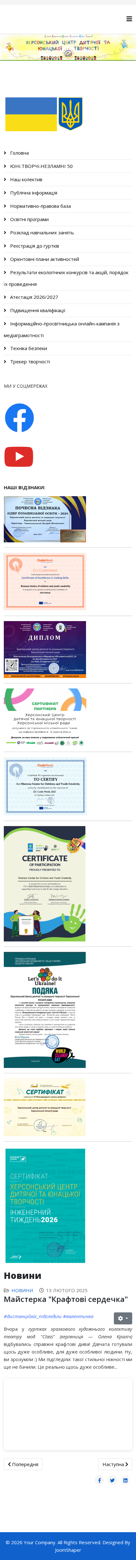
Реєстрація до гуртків (34, 246)
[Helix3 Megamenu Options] (129, 19)
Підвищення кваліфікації (37, 310)
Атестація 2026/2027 (33, 297)
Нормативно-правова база (40, 206)
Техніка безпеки (28, 348)
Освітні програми (29, 219)
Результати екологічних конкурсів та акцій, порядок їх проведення (66, 278)
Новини (22, 1290)
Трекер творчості (29, 361)
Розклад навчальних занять (41, 232)
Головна (19, 153)
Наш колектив (25, 179)
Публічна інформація (33, 192)
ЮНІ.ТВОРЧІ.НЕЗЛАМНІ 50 (41, 166)
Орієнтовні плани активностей (44, 259)
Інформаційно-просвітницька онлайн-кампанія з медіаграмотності (62, 329)
